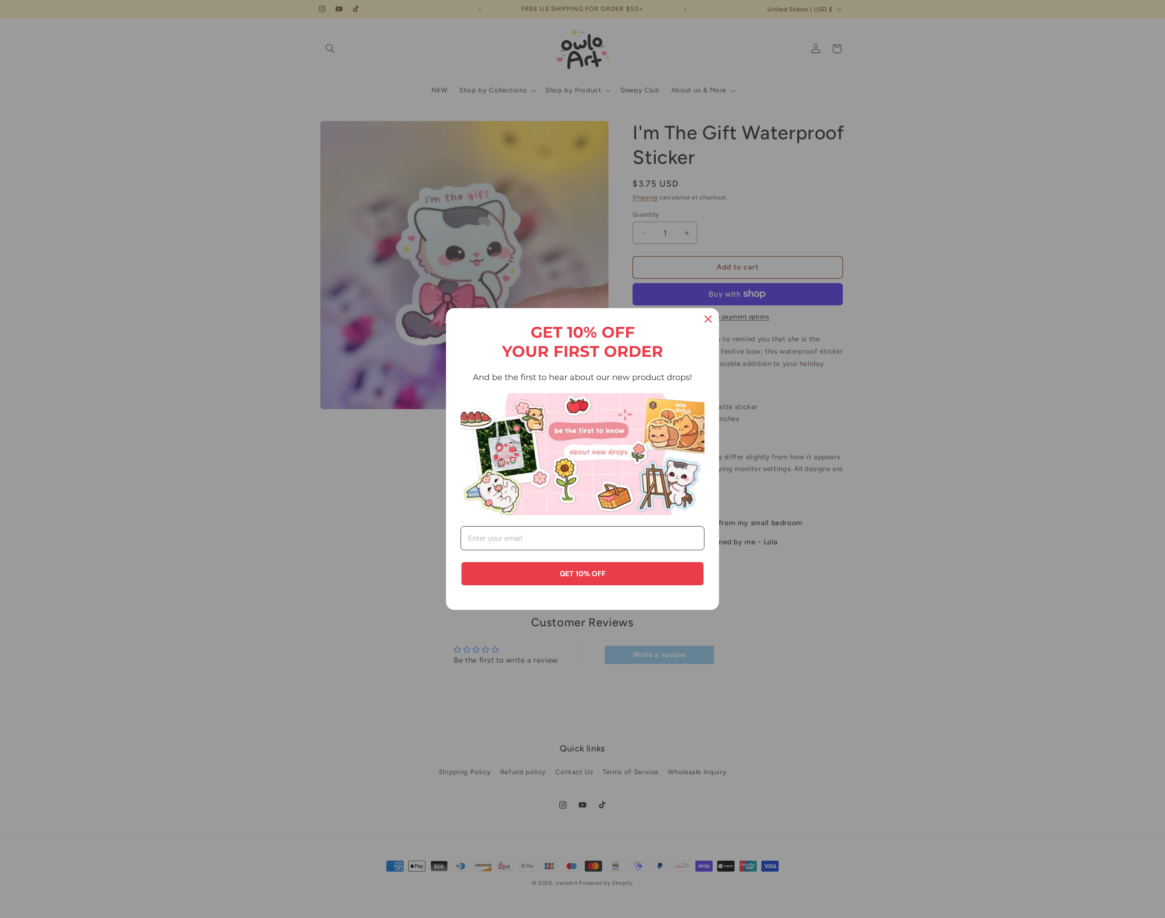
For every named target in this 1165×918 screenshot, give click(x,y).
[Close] (708, 319)
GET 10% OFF (583, 573)
